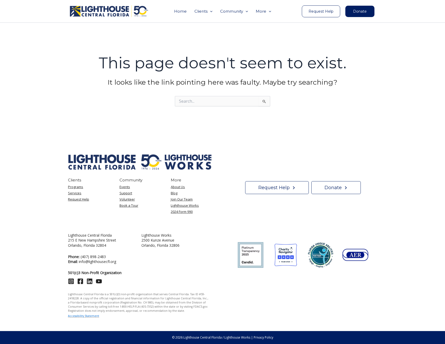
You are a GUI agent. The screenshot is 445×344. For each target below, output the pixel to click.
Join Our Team (182, 199)
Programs (75, 187)
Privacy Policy (263, 337)
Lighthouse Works (185, 205)
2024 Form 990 (182, 211)
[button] (203, 11)
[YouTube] (99, 281)
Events (124, 187)
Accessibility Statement (83, 316)
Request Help (78, 199)
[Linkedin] (90, 281)
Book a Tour (128, 205)
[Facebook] (80, 281)
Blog (174, 193)
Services (74, 193)
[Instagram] (71, 281)
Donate (360, 11)
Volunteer (127, 199)
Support (125, 193)
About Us (178, 187)
